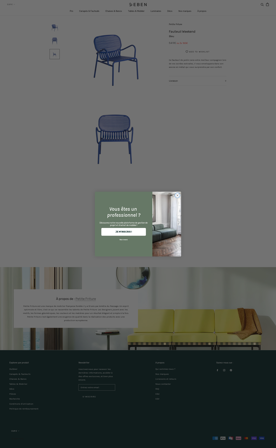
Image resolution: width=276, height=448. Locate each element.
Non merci (124, 240)
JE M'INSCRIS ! (123, 231)
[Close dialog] (177, 195)
